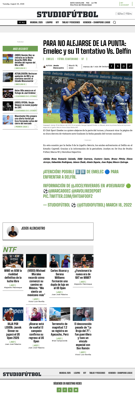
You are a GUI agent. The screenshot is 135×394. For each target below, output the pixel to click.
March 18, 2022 (119, 204)
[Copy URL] (129, 66)
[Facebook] (111, 66)
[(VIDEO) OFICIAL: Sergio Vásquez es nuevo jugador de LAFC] (8, 106)
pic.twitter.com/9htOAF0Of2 (68, 196)
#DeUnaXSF (115, 185)
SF (82, 59)
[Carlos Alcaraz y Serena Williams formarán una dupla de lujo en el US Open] (59, 262)
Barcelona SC (20, 68)
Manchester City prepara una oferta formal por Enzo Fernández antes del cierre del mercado (26, 120)
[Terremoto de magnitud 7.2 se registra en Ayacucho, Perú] (59, 315)
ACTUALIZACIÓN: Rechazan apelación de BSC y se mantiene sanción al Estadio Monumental (26, 77)
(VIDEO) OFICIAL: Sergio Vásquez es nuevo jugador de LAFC (26, 105)
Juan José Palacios (60, 294)
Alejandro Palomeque (13, 287)
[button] (114, 22)
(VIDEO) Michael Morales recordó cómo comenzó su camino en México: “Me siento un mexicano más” (36, 283)
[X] (117, 66)
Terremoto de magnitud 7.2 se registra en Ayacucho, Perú (60, 329)
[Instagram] (64, 390)
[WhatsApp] (123, 66)
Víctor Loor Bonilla (36, 301)
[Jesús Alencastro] (44, 66)
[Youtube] (75, 390)
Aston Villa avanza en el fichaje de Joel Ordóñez (25, 91)
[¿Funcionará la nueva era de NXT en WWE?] (83, 262)
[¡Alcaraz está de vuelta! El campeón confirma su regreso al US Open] (36, 315)
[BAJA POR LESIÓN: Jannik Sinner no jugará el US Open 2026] (13, 315)
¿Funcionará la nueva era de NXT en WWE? (83, 274)
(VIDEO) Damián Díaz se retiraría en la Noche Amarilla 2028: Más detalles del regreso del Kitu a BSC (25, 60)
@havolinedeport (86, 190)
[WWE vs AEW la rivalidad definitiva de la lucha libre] (13, 262)
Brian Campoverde (59, 341)
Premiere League (21, 127)
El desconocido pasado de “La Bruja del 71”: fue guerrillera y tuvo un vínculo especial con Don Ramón (83, 336)
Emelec (50, 59)
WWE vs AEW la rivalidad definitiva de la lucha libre (13, 276)
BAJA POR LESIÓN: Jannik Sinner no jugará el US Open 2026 (13, 331)
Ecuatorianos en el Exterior (26, 96)
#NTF (13, 285)
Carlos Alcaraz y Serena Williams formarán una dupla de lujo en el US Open (60, 279)
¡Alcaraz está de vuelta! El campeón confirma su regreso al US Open (36, 332)
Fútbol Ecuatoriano (67, 59)
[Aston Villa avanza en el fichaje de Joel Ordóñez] (8, 93)
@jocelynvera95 (85, 185)
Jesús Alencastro (58, 66)
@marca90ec (59, 190)
